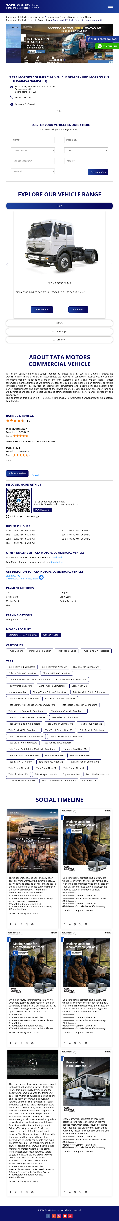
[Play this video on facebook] (33, 1064)
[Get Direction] (41, 579)
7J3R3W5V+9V (13, 575)
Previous (6, 265)
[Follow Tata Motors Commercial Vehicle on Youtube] (65, 1216)
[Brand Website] (70, 1216)
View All (35, 474)
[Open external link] (102, 41)
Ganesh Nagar (50, 635)
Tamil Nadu (57, 557)
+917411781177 (23, 97)
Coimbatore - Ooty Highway (23, 635)
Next (112, 265)
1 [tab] (55, 59)
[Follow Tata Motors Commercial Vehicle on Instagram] (59, 1216)
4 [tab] (64, 59)
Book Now (78, 309)
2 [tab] (58, 59)
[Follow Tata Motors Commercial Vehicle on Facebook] (48, 1216)
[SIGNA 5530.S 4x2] (59, 245)
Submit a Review (17, 473)
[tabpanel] (59, 43)
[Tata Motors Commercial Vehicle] (22, 6)
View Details (42, 309)
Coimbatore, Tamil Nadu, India (22, 578)
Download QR (42, 509)
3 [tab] (61, 59)
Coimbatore (57, 562)
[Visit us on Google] (54, 1216)
